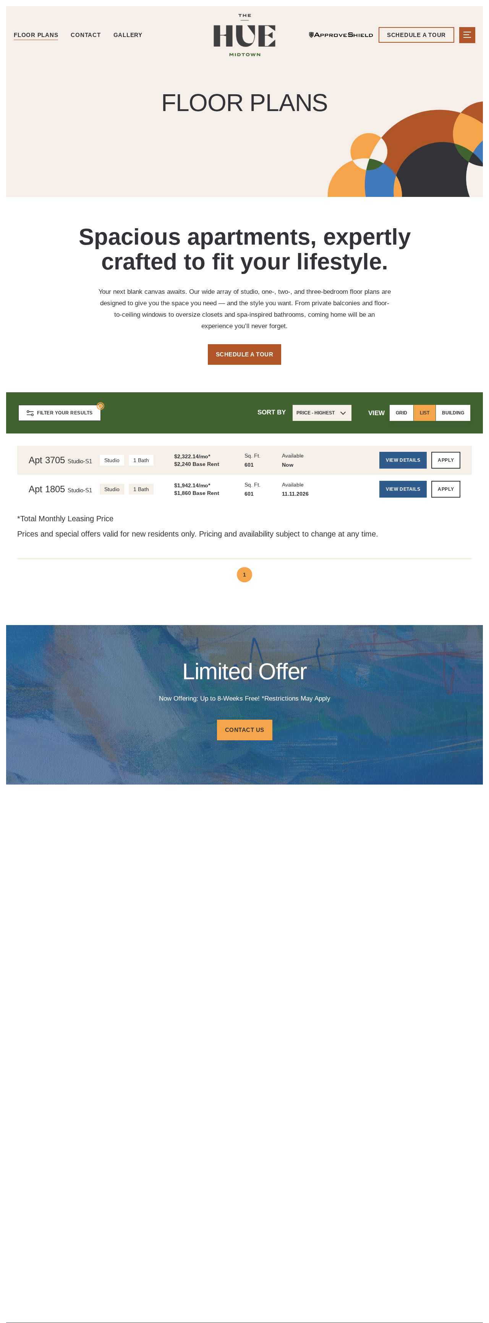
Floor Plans (36, 35)
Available (293, 456)
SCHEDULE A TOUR (245, 354)
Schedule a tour (416, 35)
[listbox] (430, 412)
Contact (85, 35)
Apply (446, 460)
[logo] (244, 35)
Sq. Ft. (252, 456)
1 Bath (141, 460)
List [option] (424, 413)
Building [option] (453, 413)
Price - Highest (315, 413)
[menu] (467, 35)
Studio (112, 460)
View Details (403, 460)
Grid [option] (401, 413)
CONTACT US (244, 730)
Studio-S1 (80, 461)
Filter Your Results (65, 413)
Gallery (127, 35)
